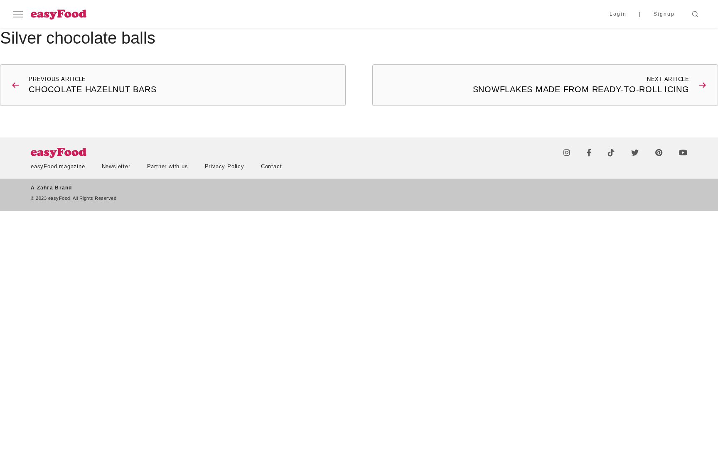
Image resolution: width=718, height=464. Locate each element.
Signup (664, 14)
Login (618, 14)
